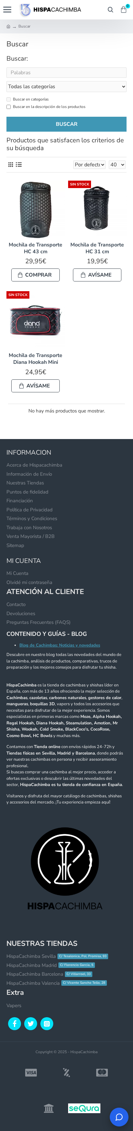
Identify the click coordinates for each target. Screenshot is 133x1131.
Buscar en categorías (31, 99)
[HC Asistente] (119, 1117)
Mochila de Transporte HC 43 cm (35, 248)
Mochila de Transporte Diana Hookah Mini (35, 359)
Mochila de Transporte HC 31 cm (97, 248)
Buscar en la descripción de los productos (49, 106)
